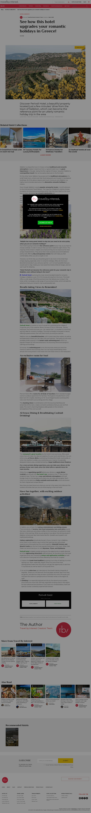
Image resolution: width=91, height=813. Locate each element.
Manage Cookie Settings (45, 226)
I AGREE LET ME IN (45, 222)
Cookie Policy (59, 216)
